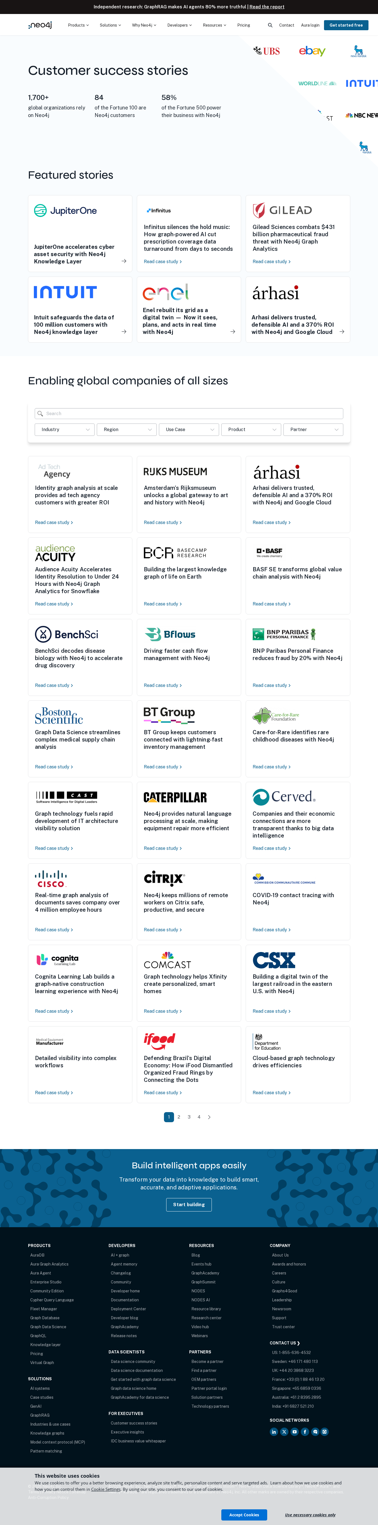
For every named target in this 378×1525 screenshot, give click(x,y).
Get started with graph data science (143, 1379)
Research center (206, 1318)
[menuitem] (78, 25)
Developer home (125, 1291)
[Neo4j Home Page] (40, 25)
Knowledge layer (45, 1344)
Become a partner (207, 1361)
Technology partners (210, 1406)
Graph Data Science (48, 1327)
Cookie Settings (106, 1489)
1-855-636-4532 (295, 1352)
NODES (198, 1291)
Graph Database (45, 1318)
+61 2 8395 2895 (305, 1397)
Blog (195, 1255)
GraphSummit (203, 1282)
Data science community (133, 1361)
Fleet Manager (43, 1309)
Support (279, 1318)
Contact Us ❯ (285, 1343)
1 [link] (169, 1117)
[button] (65, 430)
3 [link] (189, 1117)
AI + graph (120, 1255)
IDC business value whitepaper (138, 1441)
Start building (189, 1204)
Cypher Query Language (52, 1300)
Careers (279, 1273)
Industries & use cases (50, 1424)
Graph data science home (133, 1388)
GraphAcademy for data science (140, 1397)
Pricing (36, 1353)
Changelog (121, 1273)
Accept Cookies (244, 1514)
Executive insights (127, 1432)
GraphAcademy (124, 1327)
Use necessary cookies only (310, 1514)
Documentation (125, 1300)
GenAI (35, 1406)
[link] (209, 1117)
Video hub (200, 1327)
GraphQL (38, 1336)
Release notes (124, 1336)
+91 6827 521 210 (298, 1406)
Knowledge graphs (47, 1433)
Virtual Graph (42, 1362)
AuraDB (37, 1255)
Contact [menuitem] (286, 25)
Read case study (161, 261)
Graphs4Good (284, 1291)
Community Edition (47, 1291)
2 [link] (179, 1117)
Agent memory (124, 1264)
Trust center (283, 1327)
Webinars (199, 1336)
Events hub (201, 1264)
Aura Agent (40, 1273)
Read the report (267, 7)
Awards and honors (289, 1264)
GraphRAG (40, 1415)
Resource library (206, 1309)
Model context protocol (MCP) (57, 1442)
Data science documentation (137, 1370)
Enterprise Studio (46, 1282)
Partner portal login (209, 1388)
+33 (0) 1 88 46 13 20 (306, 1379)
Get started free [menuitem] (346, 25)
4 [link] (199, 1117)
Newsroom (281, 1309)
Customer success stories (134, 1423)
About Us (280, 1255)
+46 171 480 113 (303, 1361)
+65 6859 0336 (306, 1388)
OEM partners (203, 1379)
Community (121, 1282)
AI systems (40, 1388)
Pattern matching (46, 1451)
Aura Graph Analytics (49, 1264)
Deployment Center (128, 1309)
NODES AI (200, 1300)
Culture (278, 1282)
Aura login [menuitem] (310, 25)
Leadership (282, 1300)
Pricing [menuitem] (243, 25)
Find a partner (204, 1370)
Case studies (41, 1397)
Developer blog (124, 1318)
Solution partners (207, 1397)
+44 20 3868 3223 (296, 1370)
